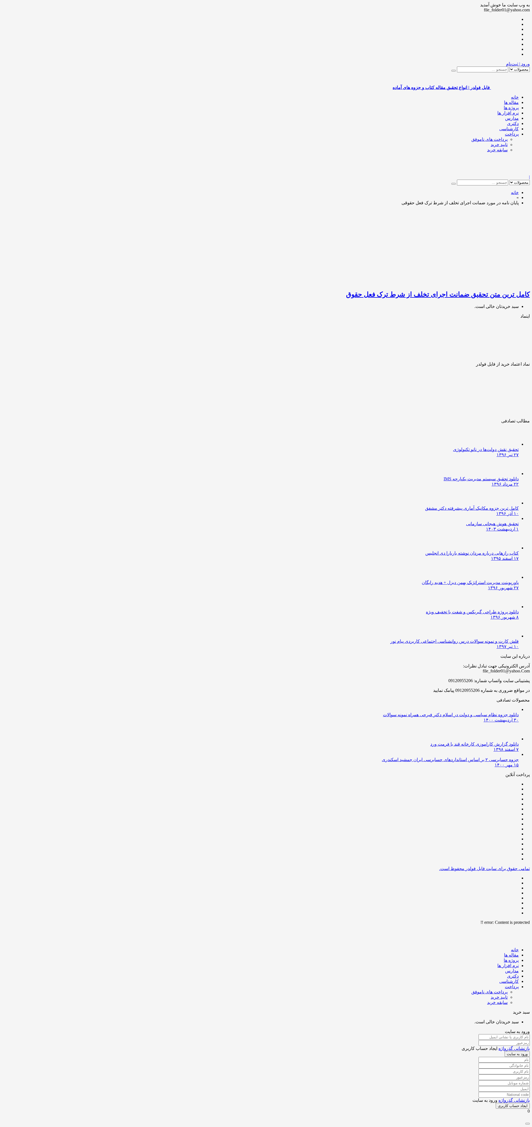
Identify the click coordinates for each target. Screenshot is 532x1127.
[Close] (527, 1124)
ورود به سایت (517, 1054)
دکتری (513, 123)
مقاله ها (511, 102)
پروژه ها (511, 107)
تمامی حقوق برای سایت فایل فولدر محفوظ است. (484, 868)
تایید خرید (499, 144)
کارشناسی (509, 128)
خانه (515, 97)
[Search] (453, 71)
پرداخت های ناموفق (489, 139)
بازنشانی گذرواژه (514, 1048)
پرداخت (512, 134)
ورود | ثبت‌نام (518, 64)
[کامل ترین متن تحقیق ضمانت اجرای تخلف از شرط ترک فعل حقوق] (464, 282)
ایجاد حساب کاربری (513, 1106)
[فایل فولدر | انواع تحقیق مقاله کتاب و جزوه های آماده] (510, 172)
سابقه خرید (497, 149)
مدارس (512, 118)
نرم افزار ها (508, 113)
